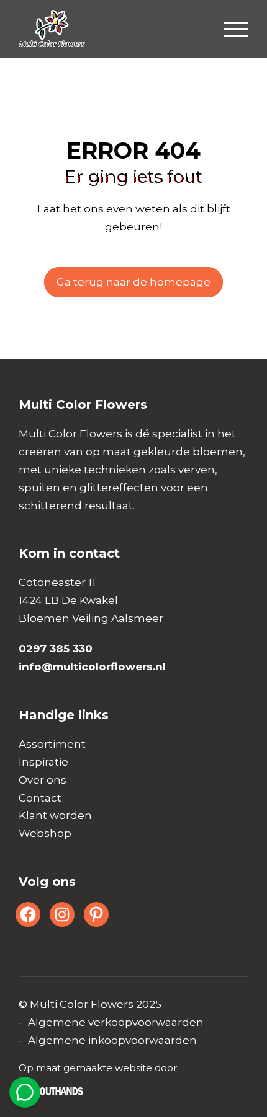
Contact (40, 798)
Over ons (42, 780)
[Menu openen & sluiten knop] (236, 28)
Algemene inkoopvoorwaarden (112, 1040)
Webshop (45, 833)
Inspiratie (43, 762)
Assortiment (52, 744)
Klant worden (55, 815)
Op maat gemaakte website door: (99, 1068)
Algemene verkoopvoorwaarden (116, 1022)
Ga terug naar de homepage (133, 282)
